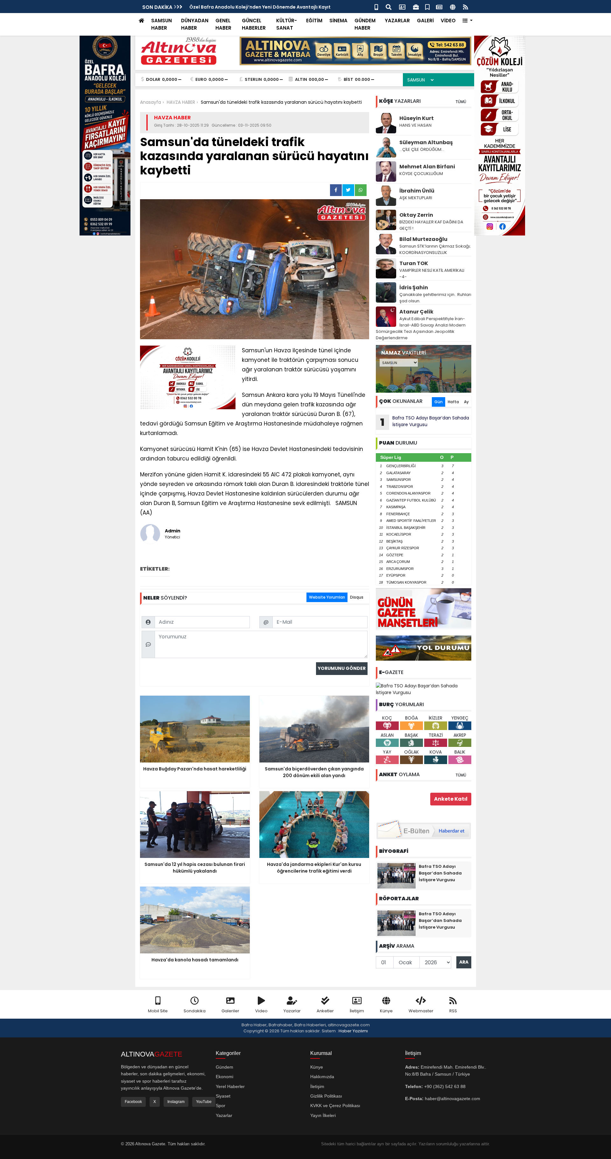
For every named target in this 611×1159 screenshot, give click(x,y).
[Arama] (389, 6)
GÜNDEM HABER (365, 24)
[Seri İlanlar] (427, 6)
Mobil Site (158, 1011)
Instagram (176, 1101)
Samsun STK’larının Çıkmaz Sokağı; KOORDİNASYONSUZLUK (435, 249)
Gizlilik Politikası (326, 1096)
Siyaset (223, 1096)
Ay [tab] (466, 401)
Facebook (133, 1101)
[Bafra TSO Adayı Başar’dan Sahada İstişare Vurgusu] (423, 689)
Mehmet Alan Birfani (427, 166)
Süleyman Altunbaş (426, 142)
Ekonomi (224, 1076)
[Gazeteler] (439, 6)
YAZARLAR (397, 20)
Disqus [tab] (356, 597)
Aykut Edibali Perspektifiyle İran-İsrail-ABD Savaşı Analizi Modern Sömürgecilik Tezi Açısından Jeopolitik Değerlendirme (421, 328)
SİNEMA (338, 20)
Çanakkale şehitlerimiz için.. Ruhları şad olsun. (435, 298)
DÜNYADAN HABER (194, 24)
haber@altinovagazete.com (452, 1098)
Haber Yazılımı (353, 1031)
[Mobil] (376, 6)
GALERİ (425, 20)
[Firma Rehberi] (416, 6)
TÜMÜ (460, 101)
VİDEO (448, 20)
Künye (386, 1011)
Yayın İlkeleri (323, 1115)
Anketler (325, 1011)
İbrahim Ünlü (416, 190)
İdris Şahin (413, 287)
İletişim (357, 1011)
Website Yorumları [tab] (327, 597)
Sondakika (195, 1011)
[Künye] (453, 6)
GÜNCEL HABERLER (254, 24)
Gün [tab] (438, 401)
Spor (220, 1105)
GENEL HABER (223, 24)
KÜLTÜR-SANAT (286, 24)
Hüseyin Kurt (416, 118)
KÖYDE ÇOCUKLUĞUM (421, 174)
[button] (467, 20)
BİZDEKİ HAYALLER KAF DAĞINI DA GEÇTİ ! (431, 225)
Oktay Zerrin (416, 215)
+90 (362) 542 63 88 (445, 1086)
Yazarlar (292, 1011)
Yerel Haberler (230, 1086)
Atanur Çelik (416, 311)
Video (261, 1011)
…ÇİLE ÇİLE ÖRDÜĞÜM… (421, 149)
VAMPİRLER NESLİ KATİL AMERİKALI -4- (431, 273)
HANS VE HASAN (415, 125)
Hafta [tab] (453, 401)
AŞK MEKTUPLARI (415, 198)
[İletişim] (402, 6)
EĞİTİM (314, 20)
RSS (453, 1011)
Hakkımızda (322, 1076)
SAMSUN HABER (161, 24)
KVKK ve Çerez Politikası (335, 1105)
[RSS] (465, 6)
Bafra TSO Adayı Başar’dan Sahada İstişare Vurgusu (424, 422)
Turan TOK (413, 263)
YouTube (204, 1101)
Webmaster (421, 1011)
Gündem (224, 1067)
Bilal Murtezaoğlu (423, 239)
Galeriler (230, 1011)
